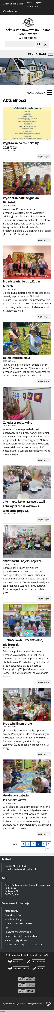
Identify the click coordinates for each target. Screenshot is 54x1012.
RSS (7, 927)
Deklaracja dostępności (13, 4)
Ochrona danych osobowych (19, 923)
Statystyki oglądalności (16, 940)
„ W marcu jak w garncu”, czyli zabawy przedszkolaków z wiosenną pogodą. (24, 506)
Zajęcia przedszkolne (17, 422)
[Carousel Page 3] (35, 79)
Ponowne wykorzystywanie (18, 931)
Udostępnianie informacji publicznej (22, 936)
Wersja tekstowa (10, 11)
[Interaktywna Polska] (48, 1004)
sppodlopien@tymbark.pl (24, 869)
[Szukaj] (39, 44)
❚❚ (6, 79)
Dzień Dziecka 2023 (16, 358)
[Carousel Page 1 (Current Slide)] (29, 79)
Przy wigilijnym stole (17, 723)
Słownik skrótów (13, 915)
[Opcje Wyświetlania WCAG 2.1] (45, 44)
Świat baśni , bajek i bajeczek (23, 561)
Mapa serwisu (32, 6)
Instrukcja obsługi (13, 919)
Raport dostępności (35, 2)
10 (48, 848)
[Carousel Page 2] (32, 79)
